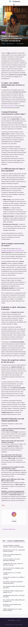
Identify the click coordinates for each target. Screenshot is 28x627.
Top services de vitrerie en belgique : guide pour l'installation (13, 568)
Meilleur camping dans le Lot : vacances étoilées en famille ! (12, 609)
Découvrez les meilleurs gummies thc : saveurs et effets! (12, 555)
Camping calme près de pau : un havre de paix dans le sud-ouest (13, 564)
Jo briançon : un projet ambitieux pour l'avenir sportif (12, 605)
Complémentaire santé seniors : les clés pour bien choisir (13, 596)
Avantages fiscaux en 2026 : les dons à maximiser (12, 573)
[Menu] (14, 4)
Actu (3, 32)
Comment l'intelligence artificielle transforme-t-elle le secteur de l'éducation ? (13, 546)
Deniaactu (16, 1)
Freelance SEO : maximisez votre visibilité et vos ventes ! (13, 578)
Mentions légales (11, 620)
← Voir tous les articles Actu (8, 529)
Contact (18, 620)
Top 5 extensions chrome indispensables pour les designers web (14, 600)
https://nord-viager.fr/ (9, 105)
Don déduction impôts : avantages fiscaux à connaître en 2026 (13, 591)
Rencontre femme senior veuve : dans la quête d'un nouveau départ (14, 550)
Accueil (2, 49)
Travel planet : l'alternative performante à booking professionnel (13, 582)
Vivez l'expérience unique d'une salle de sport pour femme (14, 587)
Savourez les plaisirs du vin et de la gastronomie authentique (11, 559)
